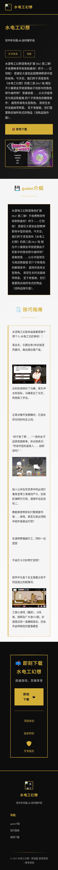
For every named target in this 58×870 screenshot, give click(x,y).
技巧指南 (14, 830)
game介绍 (15, 823)
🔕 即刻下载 (19, 129)
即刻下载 (14, 837)
